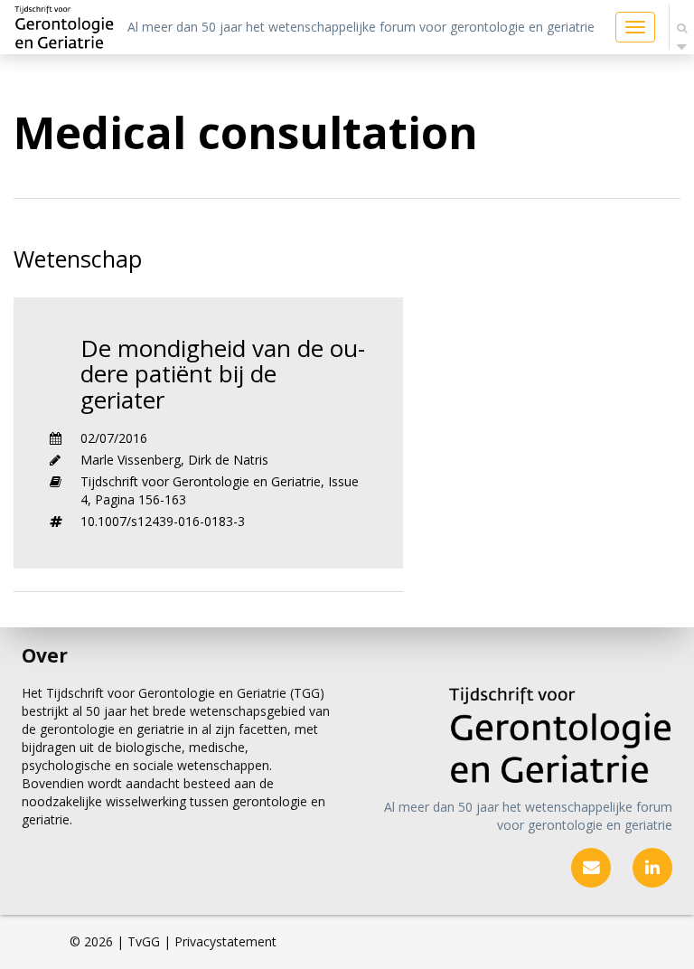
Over (45, 655)
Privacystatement (225, 941)
